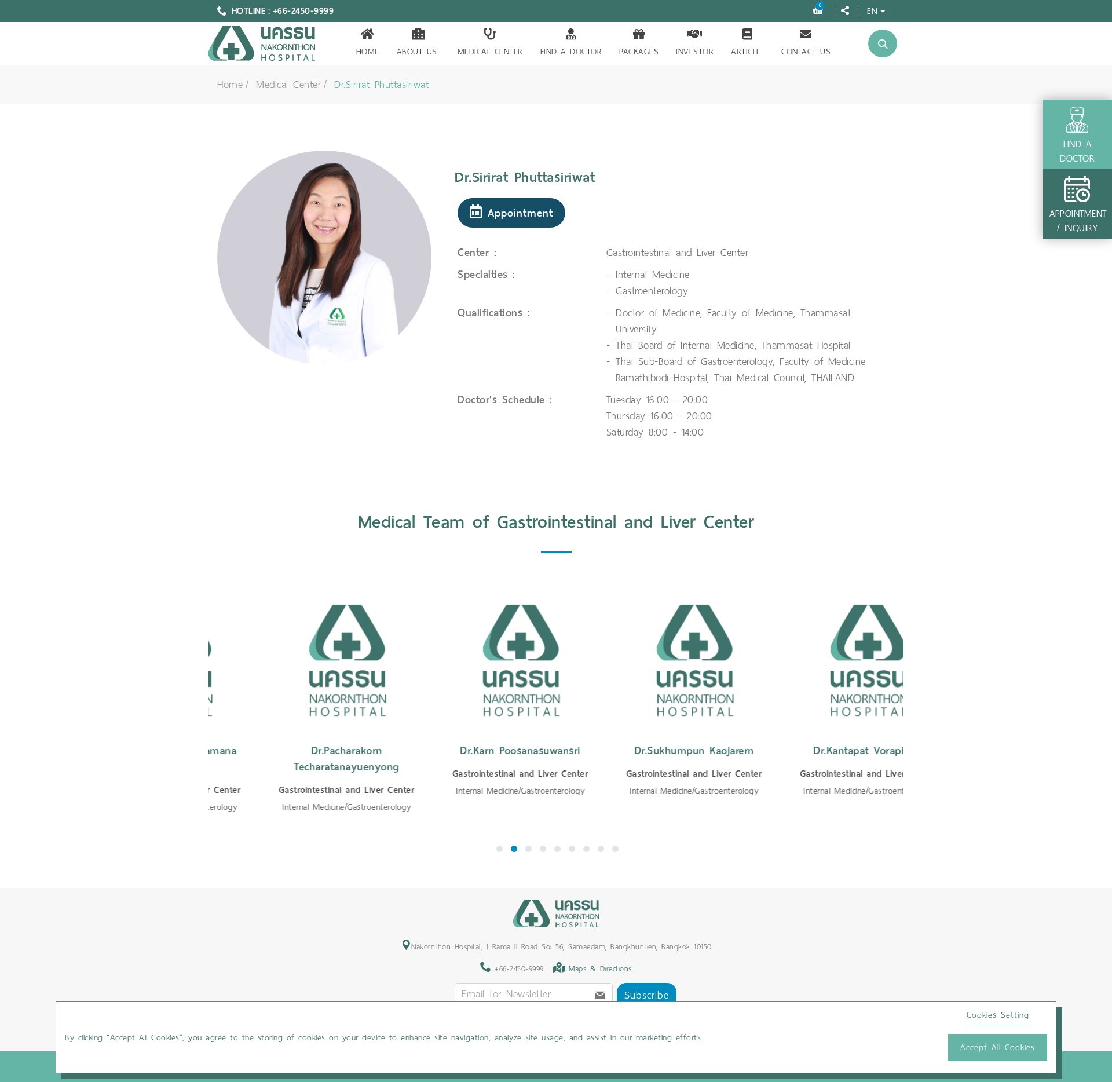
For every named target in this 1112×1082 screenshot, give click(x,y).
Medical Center (490, 51)
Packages (639, 51)
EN (872, 11)
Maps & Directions (600, 968)
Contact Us (806, 51)
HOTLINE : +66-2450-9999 (283, 11)
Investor (695, 51)
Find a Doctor (571, 51)
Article (746, 51)
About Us (417, 51)
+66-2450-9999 (517, 968)
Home (367, 51)
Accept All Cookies (997, 1047)
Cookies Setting (998, 1014)
